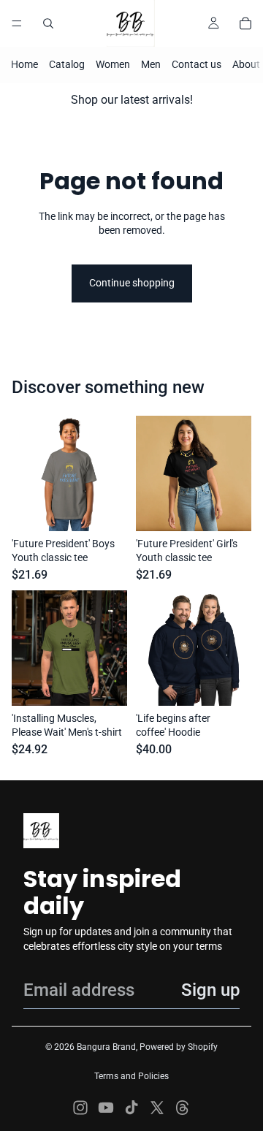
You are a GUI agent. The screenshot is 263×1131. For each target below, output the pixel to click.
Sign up (210, 990)
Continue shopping (132, 283)
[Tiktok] (131, 1107)
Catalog (67, 64)
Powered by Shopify (179, 1047)
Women (113, 64)
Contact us (196, 64)
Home (24, 64)
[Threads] (182, 1107)
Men (151, 64)
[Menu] (17, 23)
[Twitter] (157, 1107)
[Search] (48, 23)
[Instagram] (80, 1107)
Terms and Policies (131, 1076)
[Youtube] (106, 1107)
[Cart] (245, 23)
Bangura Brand (106, 1047)
